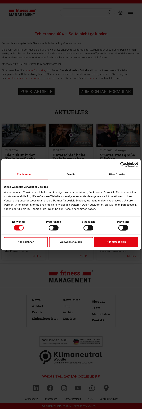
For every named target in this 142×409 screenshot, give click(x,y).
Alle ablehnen (26, 242)
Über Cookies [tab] (117, 174)
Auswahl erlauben (71, 242)
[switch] (54, 227)
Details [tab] (71, 174)
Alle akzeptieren (116, 242)
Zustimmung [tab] (24, 174)
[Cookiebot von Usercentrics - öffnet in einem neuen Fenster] (123, 164)
